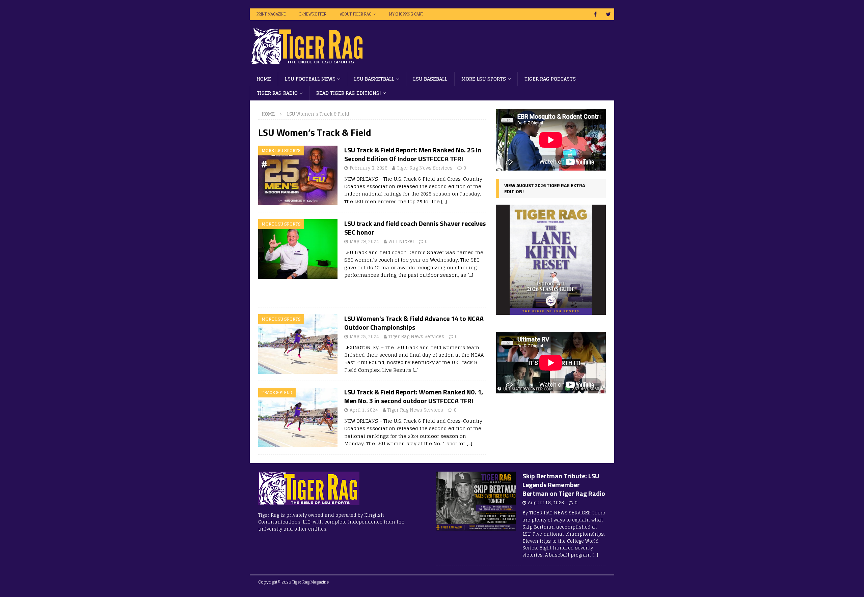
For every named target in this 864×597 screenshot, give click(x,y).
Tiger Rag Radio (277, 93)
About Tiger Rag (356, 14)
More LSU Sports (483, 78)
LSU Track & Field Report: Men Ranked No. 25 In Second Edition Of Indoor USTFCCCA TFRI (412, 154)
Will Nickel (401, 241)
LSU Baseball (430, 78)
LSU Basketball (374, 78)
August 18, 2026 (546, 503)
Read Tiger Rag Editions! (348, 93)
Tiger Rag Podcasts (550, 78)
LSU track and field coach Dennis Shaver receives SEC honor (415, 227)
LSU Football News (310, 78)
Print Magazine (271, 14)
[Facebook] (595, 14)
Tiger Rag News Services (425, 168)
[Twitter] (608, 14)
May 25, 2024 (364, 336)
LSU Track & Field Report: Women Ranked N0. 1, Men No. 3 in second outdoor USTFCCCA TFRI (413, 396)
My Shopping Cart (406, 14)
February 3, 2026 (368, 168)
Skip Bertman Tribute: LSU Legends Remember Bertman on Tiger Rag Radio (563, 485)
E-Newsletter (312, 14)
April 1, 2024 (364, 410)
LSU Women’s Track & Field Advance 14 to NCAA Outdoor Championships (414, 322)
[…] (444, 201)
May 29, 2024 (364, 241)
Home (263, 78)
